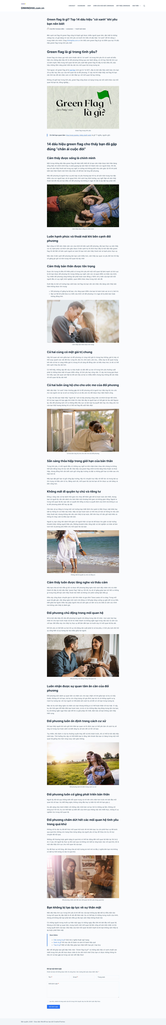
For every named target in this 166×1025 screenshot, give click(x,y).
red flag (72, 70)
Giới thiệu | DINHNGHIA (123, 5)
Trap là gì (57, 945)
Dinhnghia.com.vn (73, 40)
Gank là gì (57, 942)
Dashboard (81, 5)
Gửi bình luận (53, 1007)
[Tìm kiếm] (144, 6)
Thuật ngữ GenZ (80, 29)
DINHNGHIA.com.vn (32, 8)
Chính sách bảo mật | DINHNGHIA (103, 5)
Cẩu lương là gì (59, 940)
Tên (50, 977)
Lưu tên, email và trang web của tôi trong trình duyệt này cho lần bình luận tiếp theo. (74, 1001)
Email (75, 977)
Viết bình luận (53, 984)
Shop (89, 5)
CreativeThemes (59, 1022)
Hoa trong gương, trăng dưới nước (78, 135)
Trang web (101, 977)
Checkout (72, 5)
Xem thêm (135, 5)
